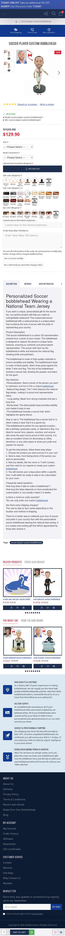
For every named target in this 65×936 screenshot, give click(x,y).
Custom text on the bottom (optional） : (20, 220)
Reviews (27, 283)
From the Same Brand (32, 620)
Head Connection (10, 152)
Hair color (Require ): (12, 188)
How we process (46, 283)
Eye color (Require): (11, 207)
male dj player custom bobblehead (46, 657)
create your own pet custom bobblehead (17, 599)
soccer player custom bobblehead (26, 542)
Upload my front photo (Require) (17, 163)
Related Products (12, 562)
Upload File (34, 168)
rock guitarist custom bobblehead (46, 599)
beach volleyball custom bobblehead (17, 657)
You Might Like (10, 620)
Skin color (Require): (11, 175)
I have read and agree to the (24, 914)
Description (11, 283)
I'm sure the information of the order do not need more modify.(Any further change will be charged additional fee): (32, 252)
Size (4, 142)
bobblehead (48, 385)
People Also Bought (35, 562)
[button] (19, 73)
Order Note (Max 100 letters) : (16, 230)
